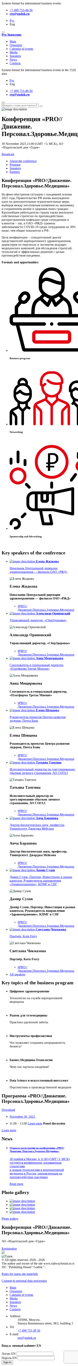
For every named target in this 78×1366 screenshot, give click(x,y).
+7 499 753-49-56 (21, 10)
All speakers (17, 974)
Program (15, 164)
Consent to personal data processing (24, 1280)
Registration (9, 1248)
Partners (15, 172)
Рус (12, 20)
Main (13, 41)
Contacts (15, 63)
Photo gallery (10, 1218)
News (13, 59)
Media (14, 52)
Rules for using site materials (20, 1274)
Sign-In (7, 1362)
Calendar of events (21, 48)
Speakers (15, 56)
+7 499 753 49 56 (29, 1330)
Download (8, 1109)
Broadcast (8, 154)
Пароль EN (9, 1358)
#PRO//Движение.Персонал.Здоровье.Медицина (46, 607)
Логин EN (9, 1353)
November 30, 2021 (23, 1116)
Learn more (35, 1123)
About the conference (23, 161)
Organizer (16, 45)
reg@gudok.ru (20, 13)
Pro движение (11, 34)
